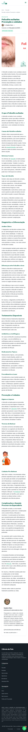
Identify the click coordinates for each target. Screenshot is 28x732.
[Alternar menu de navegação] (25, 3)
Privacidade (10, 729)
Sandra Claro (8, 608)
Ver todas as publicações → (10, 632)
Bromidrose (4, 678)
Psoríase (4, 670)
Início (3, 10)
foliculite (13, 159)
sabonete (14, 408)
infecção (8, 563)
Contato (18, 729)
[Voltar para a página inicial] (4, 2)
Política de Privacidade (7, 699)
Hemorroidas (5, 673)
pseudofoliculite (11, 147)
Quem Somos (5, 693)
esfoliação (17, 491)
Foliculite (7, 10)
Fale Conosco (5, 696)
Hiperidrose (4, 675)
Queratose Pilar (5, 681)
